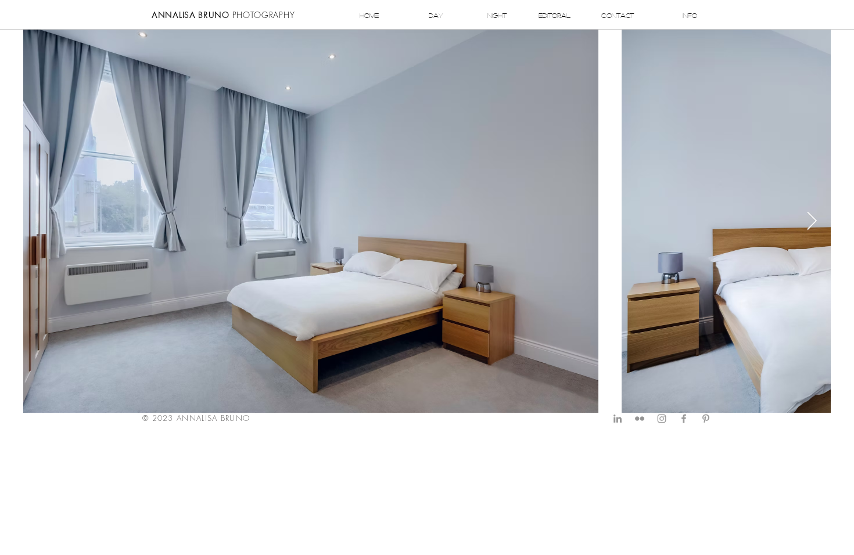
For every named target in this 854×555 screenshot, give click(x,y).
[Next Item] (811, 221)
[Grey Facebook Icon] (684, 418)
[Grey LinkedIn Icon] (617, 418)
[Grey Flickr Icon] (639, 418)
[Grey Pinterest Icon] (706, 418)
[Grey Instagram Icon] (662, 418)
